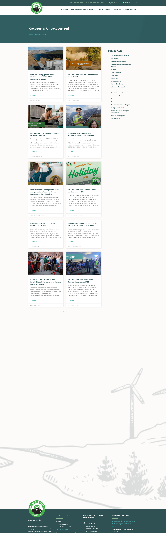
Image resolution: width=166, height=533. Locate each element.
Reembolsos (115, 99)
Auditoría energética (118, 61)
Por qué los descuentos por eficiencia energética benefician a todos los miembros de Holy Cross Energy (44, 192)
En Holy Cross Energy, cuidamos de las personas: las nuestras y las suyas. (82, 224)
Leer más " (33, 95)
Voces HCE (114, 78)
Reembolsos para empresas (121, 102)
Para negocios (116, 72)
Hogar (31, 34)
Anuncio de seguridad (118, 116)
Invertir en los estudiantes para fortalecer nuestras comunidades (81, 134)
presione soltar (40, 34)
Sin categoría (115, 119)
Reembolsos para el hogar (120, 105)
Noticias (114, 90)
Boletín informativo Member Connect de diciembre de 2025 (82, 191)
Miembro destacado (118, 87)
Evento (113, 69)
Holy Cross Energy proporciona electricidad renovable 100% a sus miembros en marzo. (43, 77)
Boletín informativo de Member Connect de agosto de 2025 (80, 281)
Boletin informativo (118, 93)
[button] (136, 3)
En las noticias (116, 81)
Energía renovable (117, 108)
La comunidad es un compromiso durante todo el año (42, 224)
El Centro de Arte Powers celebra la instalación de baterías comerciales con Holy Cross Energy (45, 282)
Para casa (114, 75)
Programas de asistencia (120, 55)
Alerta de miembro (117, 84)
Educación (114, 58)
